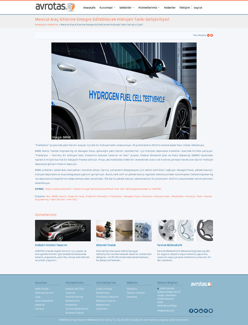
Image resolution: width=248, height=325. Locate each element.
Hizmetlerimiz (148, 7)
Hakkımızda (41, 288)
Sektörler (125, 7)
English (198, 7)
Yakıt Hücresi (57, 199)
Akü (48, 196)
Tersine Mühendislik (77, 308)
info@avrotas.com (165, 310)
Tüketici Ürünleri (136, 292)
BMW (55, 196)
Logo (37, 296)
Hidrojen (147, 196)
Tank (199, 196)
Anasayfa (89, 7)
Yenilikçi (72, 199)
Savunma (132, 296)
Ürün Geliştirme (74, 296)
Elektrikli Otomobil (97, 196)
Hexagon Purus (132, 196)
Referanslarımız (44, 292)
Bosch (63, 196)
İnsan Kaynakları (44, 300)
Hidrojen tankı (162, 196)
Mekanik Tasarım (106, 300)
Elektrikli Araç (76, 196)
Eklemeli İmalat (75, 312)
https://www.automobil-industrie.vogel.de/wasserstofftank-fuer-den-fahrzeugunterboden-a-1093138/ (103, 189)
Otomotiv (132, 288)
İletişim (185, 7)
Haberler (170, 7)
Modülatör (178, 196)
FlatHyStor (116, 196)
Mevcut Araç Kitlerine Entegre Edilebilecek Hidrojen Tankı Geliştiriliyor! (102, 19)
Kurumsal (106, 7)
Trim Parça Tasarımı (107, 296)
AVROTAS (54, 7)
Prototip (190, 196)
